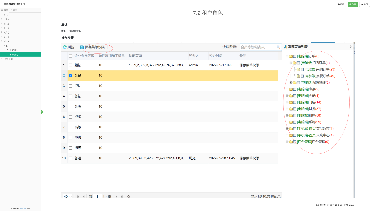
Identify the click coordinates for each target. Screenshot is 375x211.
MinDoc (23, 208)
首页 (365, 4)
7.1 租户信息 (12, 50)
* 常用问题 (8, 58)
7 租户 (7, 45)
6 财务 (7, 41)
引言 (6, 14)
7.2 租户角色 (12, 54)
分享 (353, 4)
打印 (342, 4)
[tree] (20, 37)
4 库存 (7, 32)
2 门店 (7, 23)
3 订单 (7, 28)
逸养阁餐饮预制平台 (14, 4)
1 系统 (7, 19)
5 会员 (7, 36)
